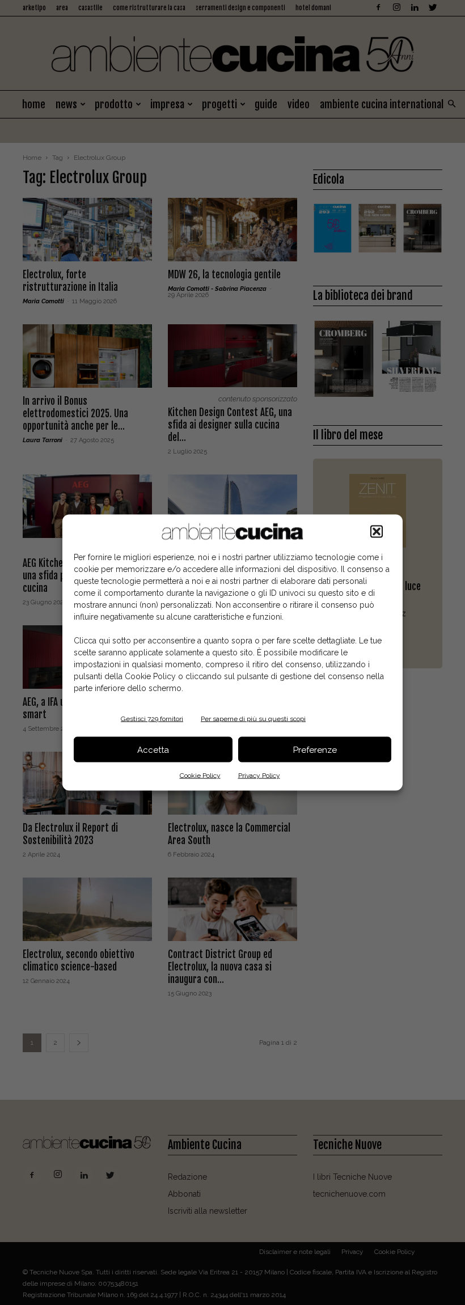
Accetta (153, 749)
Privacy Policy (259, 775)
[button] (376, 531)
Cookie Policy (200, 775)
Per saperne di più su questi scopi (253, 719)
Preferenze (315, 749)
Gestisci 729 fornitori (152, 719)
